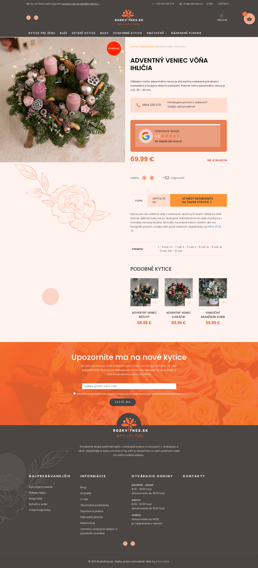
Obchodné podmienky (94, 505)
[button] (163, 4)
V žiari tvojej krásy (40, 510)
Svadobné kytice (127, 33)
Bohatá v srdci (38, 504)
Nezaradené (146, 46)
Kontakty (85, 493)
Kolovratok (162, 561)
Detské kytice (84, 33)
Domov (134, 46)
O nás (84, 499)
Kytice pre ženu (42, 33)
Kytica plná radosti (40, 487)
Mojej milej (35, 498)
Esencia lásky (37, 492)
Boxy (104, 33)
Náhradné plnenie (186, 33)
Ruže (63, 33)
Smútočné (155, 33)
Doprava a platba (91, 511)
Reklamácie (87, 523)
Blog (83, 487)
